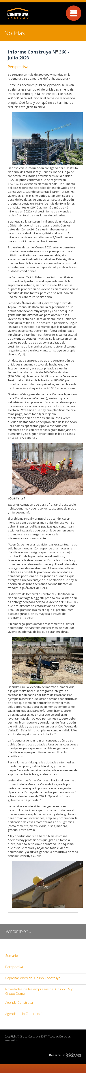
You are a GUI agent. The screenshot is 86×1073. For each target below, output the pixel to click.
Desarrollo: (57, 1055)
